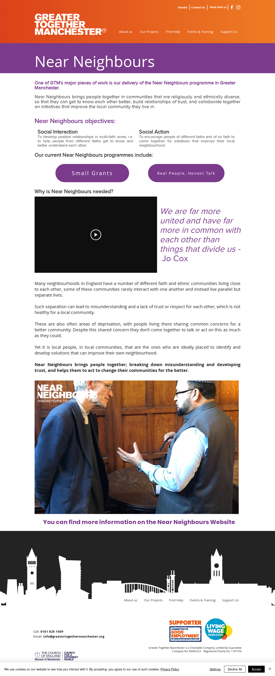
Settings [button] (215, 669)
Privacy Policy (169, 669)
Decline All (235, 669)
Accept (256, 669)
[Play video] (95, 234)
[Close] (269, 669)
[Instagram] (238, 7)
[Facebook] (232, 7)
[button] (137, 447)
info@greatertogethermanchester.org (73, 636)
